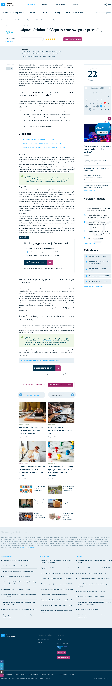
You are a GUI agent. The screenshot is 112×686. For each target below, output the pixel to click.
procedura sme (60, 544)
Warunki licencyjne (61, 674)
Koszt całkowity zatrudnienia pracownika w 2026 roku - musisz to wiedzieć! (31, 430)
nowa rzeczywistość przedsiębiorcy (98, 541)
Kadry (57, 12)
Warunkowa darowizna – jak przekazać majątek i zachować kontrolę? (99, 209)
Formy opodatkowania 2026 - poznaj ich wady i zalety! (19, 610)
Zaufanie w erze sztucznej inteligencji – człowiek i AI (56, 579)
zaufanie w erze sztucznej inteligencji (80, 539)
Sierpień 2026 (97, 88)
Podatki (33, 12)
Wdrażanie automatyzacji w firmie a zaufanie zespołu (57, 605)
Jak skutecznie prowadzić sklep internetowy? (39, 139)
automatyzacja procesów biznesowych (14, 541)
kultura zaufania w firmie (56, 541)
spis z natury (29, 539)
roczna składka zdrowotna (51, 537)
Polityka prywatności (6, 674)
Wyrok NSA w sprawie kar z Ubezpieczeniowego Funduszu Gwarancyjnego (93, 178)
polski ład (100, 546)
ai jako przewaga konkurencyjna (37, 541)
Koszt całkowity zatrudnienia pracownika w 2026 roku (57, 573)
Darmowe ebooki (60, 4)
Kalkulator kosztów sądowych (98, 256)
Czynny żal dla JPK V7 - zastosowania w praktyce (56, 568)
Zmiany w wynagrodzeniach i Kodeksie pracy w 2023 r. (95, 579)
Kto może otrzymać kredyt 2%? (88, 610)
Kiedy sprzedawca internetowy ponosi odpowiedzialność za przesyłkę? (42, 51)
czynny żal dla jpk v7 (41, 539)
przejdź (102, 132)
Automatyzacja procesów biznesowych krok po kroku (57, 589)
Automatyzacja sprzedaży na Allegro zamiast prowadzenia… (40, 515)
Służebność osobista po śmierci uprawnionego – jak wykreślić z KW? (99, 216)
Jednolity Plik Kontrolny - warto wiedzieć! (91, 597)
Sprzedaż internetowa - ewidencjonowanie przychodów (68, 502)
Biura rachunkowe (74, 12)
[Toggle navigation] (109, 4)
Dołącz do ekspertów (62, 644)
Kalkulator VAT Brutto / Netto (98, 281)
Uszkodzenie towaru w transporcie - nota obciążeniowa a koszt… (68, 488)
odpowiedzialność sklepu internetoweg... (31, 39)
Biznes (4, 12)
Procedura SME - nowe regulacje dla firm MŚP (92, 573)
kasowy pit (64, 537)
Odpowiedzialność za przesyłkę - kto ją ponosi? (39, 502)
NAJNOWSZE (87, 143)
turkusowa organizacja (100, 539)
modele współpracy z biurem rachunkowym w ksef (18, 544)
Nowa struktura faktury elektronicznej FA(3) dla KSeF (94, 568)
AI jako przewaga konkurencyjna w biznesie (54, 595)
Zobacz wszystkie (89, 190)
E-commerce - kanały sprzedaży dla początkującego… (39, 488)
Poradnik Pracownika (43, 639)
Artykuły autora (9, 41)
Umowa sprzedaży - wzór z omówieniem (95, 239)
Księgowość (18, 12)
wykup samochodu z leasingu (32, 537)
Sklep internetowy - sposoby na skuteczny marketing (42, 143)
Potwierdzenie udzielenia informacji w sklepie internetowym (44, 147)
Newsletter (61, 652)
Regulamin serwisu (19, 674)
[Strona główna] (1, 20)
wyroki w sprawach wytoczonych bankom (82, 546)
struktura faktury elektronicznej (44, 544)
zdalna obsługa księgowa (19, 546)
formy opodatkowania (86, 537)
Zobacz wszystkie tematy (28, 548)
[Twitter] (2, 665)
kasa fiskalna (17, 537)
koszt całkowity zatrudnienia (58, 539)
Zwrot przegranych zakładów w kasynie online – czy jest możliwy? (97, 149)
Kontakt (59, 639)
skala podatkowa (18, 539)
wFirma (40, 642)
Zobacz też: (25, 134)
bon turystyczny (14, 548)
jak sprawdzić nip (6, 537)
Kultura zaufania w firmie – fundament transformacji (56, 600)
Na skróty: (24, 49)
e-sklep (46, 123)
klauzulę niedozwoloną (44, 341)
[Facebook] (2, 661)
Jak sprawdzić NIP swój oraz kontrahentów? (16, 560)
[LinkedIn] (2, 668)
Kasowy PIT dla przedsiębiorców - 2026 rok (16, 589)
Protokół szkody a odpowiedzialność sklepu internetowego (38, 56)
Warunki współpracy (33, 674)
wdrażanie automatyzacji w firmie (76, 541)
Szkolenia (75, 4)
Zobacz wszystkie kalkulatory (93, 286)
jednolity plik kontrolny (36, 546)
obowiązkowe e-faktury (52, 546)
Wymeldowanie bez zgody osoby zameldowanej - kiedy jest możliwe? (99, 232)
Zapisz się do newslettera (72, 39)
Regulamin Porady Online (47, 674)
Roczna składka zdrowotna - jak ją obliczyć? (16, 576)
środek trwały (74, 537)
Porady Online (31, 4)
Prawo (46, 12)
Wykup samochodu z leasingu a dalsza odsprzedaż (18, 571)
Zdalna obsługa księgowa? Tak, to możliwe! (91, 591)
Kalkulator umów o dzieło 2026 (99, 276)
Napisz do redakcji (63, 657)
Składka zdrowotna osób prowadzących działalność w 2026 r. (60, 430)
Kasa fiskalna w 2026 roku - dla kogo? (15, 566)
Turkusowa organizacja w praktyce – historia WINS (56, 584)
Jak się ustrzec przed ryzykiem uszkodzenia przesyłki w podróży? (40, 54)
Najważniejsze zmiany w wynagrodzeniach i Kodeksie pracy (40, 360)
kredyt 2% (65, 546)
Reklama (45, 4)
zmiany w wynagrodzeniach (75, 544)
